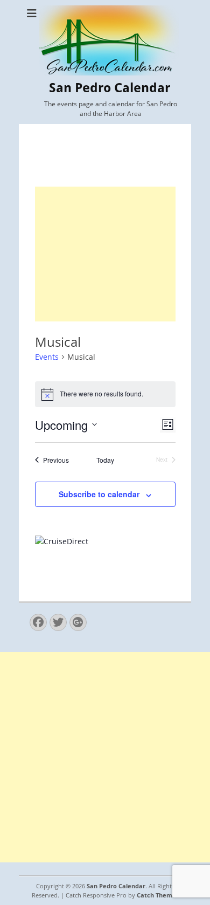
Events (47, 357)
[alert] (105, 394)
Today (105, 460)
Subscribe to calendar (99, 494)
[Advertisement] (105, 254)
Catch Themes (158, 895)
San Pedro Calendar (109, 87)
